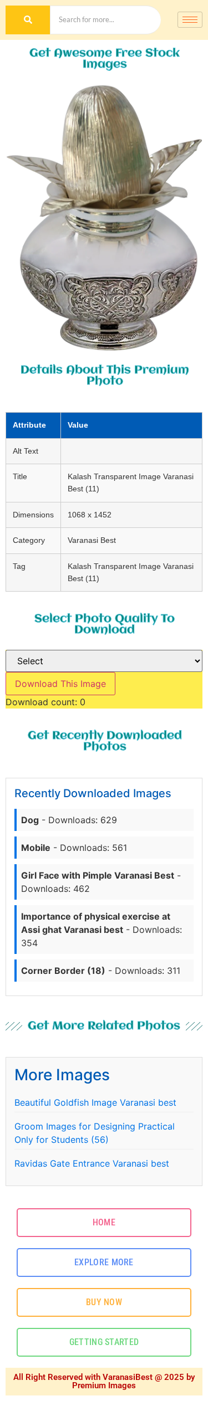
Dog (30, 819)
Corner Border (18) (63, 970)
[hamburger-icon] (189, 20)
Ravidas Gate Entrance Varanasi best (91, 1163)
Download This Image (60, 683)
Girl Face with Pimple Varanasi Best (97, 875)
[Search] (28, 20)
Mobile (35, 847)
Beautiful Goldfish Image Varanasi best (95, 1102)
